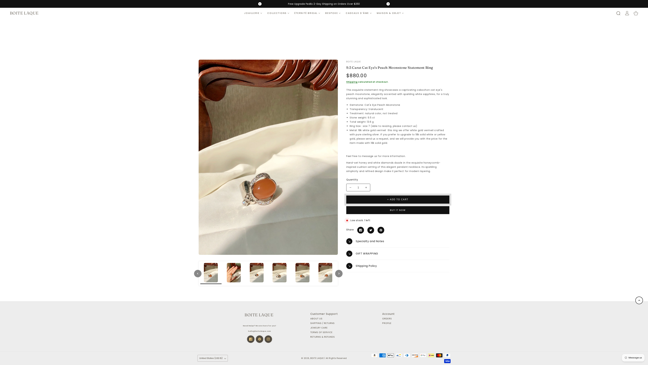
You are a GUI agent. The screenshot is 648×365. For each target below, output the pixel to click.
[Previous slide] (260, 4)
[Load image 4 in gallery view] (279, 273)
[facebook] (250, 339)
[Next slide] (388, 4)
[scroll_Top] (639, 300)
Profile (387, 323)
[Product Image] (268, 157)
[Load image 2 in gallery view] (234, 273)
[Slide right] (339, 273)
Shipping (352, 81)
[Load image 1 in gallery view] (211, 273)
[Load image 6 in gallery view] (325, 273)
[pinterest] (259, 339)
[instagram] (268, 339)
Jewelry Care (319, 327)
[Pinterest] (380, 230)
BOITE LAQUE (317, 358)
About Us (316, 318)
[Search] (618, 13)
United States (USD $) (211, 358)
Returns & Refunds (322, 337)
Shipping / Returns (322, 323)
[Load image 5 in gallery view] (302, 273)
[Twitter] (370, 230)
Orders (387, 318)
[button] (253, 13)
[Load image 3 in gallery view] (256, 273)
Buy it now (398, 210)
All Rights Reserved (336, 358)
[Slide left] (197, 273)
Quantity (352, 179)
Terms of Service (321, 332)
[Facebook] (360, 230)
